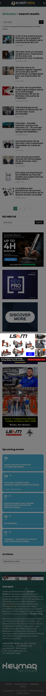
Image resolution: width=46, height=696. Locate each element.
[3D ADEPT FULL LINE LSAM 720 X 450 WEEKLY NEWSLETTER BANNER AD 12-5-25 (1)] (23, 361)
